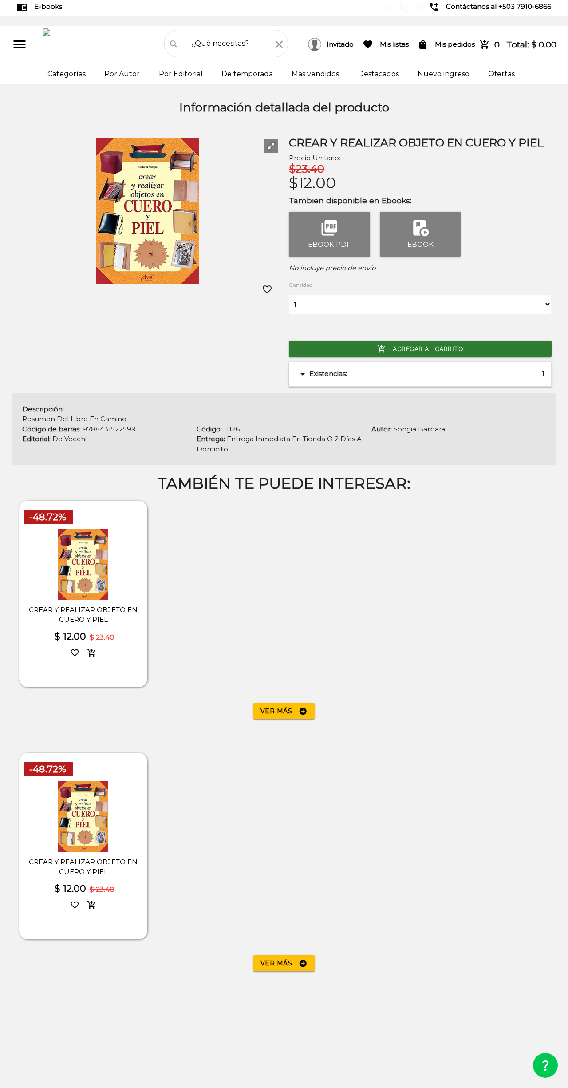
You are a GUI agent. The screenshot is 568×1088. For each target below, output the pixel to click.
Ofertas (501, 74)
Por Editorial (182, 74)
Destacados (379, 74)
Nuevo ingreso (444, 74)
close (279, 44)
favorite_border (267, 289)
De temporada (248, 74)
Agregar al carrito (420, 348)
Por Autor (123, 74)
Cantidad (300, 284)
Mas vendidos (316, 74)
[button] (271, 146)
